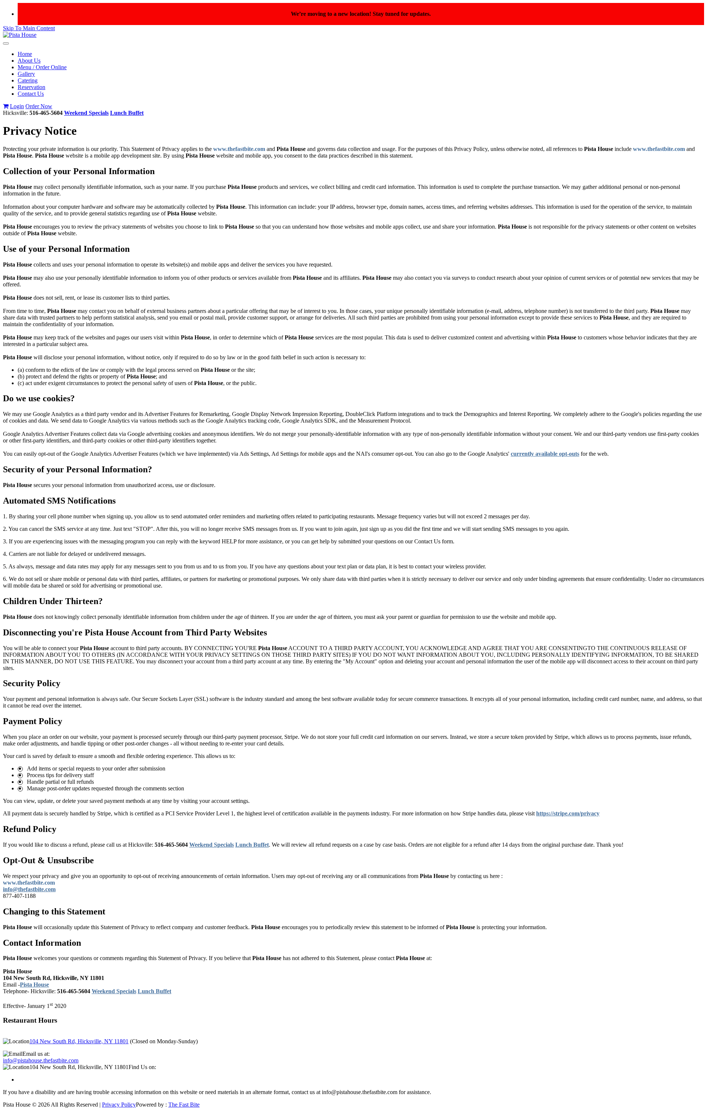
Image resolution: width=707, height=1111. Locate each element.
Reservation (31, 87)
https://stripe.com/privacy (567, 813)
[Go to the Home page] (19, 35)
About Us (29, 60)
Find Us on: (142, 1067)
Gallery (26, 74)
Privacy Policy (119, 1104)
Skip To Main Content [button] (29, 28)
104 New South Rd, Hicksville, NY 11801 (79, 1041)
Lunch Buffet (127, 113)
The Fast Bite (184, 1104)
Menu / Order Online (42, 67)
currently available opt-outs (545, 454)
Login (17, 106)
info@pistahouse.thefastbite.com (40, 1060)
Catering (28, 80)
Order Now (38, 106)
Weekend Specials (86, 113)
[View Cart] (5, 106)
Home (25, 54)
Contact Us (31, 94)
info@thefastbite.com (29, 889)
